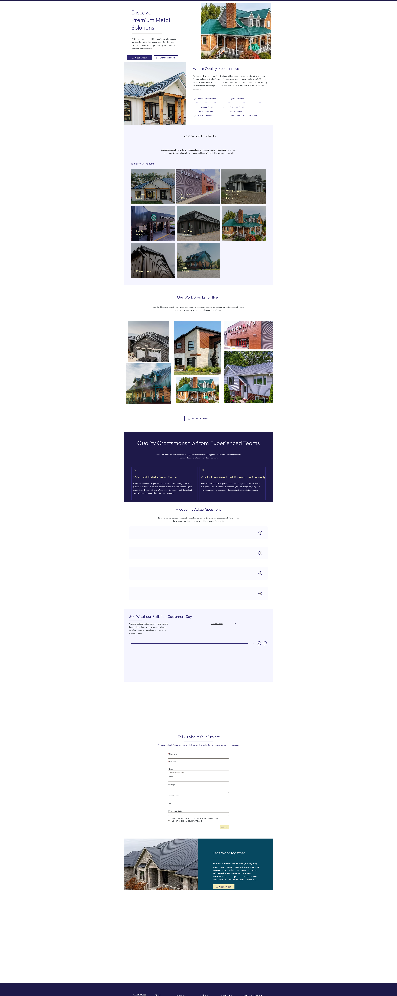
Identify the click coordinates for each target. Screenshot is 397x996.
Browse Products (167, 58)
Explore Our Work (200, 418)
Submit (224, 827)
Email (170, 769)
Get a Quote (141, 58)
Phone (170, 777)
